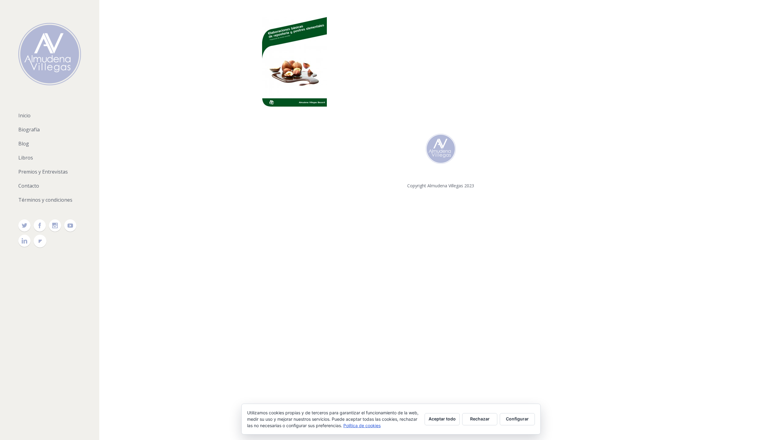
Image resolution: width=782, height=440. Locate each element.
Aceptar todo (442, 418)
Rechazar (480, 418)
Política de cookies (362, 425)
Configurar (517, 418)
